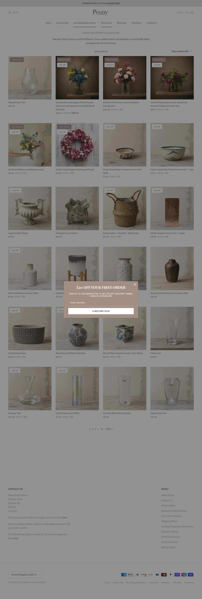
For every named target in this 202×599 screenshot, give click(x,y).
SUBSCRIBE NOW (101, 311)
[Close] (135, 284)
